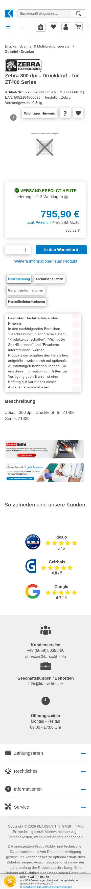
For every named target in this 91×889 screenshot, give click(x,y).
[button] (45, 753)
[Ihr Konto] (66, 27)
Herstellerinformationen (26, 302)
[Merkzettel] (53, 26)
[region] (45, 154)
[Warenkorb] (78, 26)
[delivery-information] (66, 197)
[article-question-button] (65, 113)
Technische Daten (49, 279)
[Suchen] (78, 13)
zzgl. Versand (38, 222)
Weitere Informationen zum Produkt (45, 261)
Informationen (28, 789)
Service (21, 807)
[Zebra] (23, 65)
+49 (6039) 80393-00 (45, 650)
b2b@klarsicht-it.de (45, 684)
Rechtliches (25, 771)
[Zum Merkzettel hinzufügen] (78, 113)
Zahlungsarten (28, 753)
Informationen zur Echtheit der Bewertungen (46, 886)
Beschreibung (19, 279)
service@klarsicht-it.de (45, 656)
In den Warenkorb (61, 250)
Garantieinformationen (25, 290)
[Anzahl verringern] (10, 249)
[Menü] (8, 26)
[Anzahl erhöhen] (25, 249)
